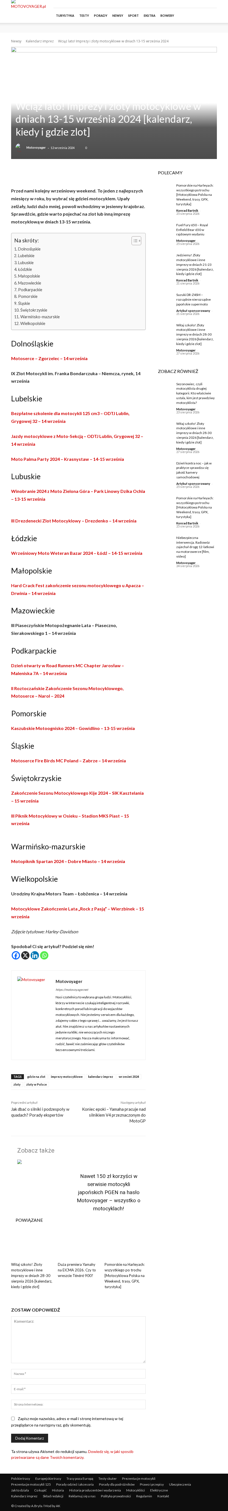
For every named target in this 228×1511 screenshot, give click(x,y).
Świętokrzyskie (33, 310)
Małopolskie (29, 276)
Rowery (167, 15)
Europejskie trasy (48, 1478)
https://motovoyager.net (72, 989)
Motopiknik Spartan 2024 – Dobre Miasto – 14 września (68, 861)
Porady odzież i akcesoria (75, 1484)
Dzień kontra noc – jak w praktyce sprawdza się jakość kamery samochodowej (194, 470)
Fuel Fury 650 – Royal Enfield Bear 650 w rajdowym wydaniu (192, 230)
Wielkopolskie (32, 323)
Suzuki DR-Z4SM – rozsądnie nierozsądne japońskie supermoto (193, 299)
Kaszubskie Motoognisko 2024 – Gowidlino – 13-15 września (73, 728)
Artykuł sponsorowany (193, 310)
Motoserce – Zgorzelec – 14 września (49, 358)
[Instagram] (194, 4)
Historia (58, 1490)
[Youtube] (213, 4)
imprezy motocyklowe (67, 1076)
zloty (17, 1084)
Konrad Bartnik (187, 210)
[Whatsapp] (44, 955)
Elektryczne (159, 1490)
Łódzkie (25, 269)
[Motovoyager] (21, 147)
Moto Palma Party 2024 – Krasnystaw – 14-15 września (67, 459)
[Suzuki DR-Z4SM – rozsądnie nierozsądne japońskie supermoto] (162, 299)
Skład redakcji (53, 1496)
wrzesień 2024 (129, 1076)
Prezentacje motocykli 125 (31, 1484)
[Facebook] (185, 4)
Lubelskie (26, 255)
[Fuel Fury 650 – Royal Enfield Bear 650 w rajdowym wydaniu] (162, 229)
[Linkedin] (35, 955)
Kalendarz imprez (40, 41)
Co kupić (40, 1490)
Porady (100, 15)
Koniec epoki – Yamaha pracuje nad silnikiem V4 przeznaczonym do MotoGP (114, 1115)
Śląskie (24, 303)
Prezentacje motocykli (138, 1478)
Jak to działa (20, 1490)
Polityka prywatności (116, 1496)
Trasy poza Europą (79, 1478)
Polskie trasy (20, 1478)
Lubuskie (26, 262)
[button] (210, 15)
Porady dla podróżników (117, 1484)
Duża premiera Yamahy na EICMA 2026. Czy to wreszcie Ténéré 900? (77, 1270)
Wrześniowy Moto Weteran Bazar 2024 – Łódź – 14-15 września (76, 553)
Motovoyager (36, 147)
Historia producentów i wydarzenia (95, 1490)
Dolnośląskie (29, 249)
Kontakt (163, 1496)
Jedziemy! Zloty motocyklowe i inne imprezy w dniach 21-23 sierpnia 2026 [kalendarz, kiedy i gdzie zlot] (195, 264)
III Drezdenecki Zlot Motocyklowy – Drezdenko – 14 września (74, 520)
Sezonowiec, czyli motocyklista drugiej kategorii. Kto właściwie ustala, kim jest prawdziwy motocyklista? (195, 393)
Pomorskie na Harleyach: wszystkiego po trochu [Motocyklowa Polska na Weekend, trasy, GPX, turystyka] (125, 1275)
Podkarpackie (30, 289)
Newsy (117, 15)
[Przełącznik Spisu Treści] (133, 240)
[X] (25, 955)
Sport (133, 15)
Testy (84, 15)
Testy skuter (107, 1478)
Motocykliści (135, 1490)
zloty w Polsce (36, 1084)
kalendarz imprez (100, 1076)
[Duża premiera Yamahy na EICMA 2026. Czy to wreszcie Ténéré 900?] (78, 1245)
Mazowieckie (29, 283)
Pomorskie (28, 296)
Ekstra (149, 15)
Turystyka (65, 15)
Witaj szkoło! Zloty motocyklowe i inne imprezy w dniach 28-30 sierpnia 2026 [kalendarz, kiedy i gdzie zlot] (31, 1275)
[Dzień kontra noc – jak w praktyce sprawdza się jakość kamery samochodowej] (162, 467)
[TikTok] (203, 4)
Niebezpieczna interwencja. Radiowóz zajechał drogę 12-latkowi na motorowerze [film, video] (195, 547)
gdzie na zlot (36, 1076)
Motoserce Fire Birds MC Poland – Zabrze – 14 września (68, 760)
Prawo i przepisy (152, 1484)
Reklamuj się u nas (82, 1496)
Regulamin (144, 1496)
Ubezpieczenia (180, 1484)
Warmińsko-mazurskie (40, 316)
